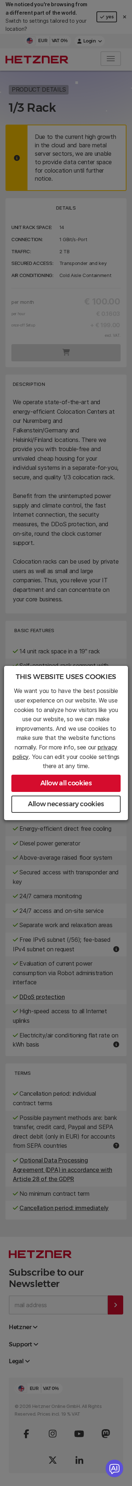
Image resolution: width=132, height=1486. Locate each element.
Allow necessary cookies (66, 804)
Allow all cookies (66, 783)
